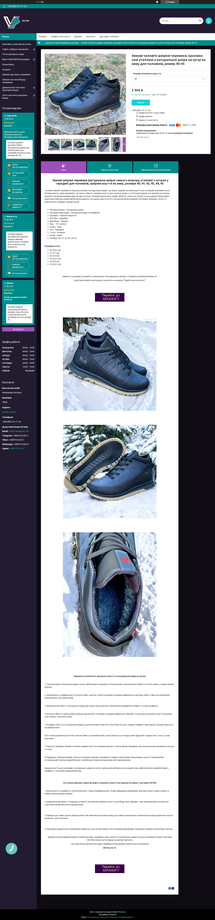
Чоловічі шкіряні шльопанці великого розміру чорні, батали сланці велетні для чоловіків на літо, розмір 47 (19, 313)
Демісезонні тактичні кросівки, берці (13, 88)
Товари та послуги (60, 36)
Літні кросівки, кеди (13, 54)
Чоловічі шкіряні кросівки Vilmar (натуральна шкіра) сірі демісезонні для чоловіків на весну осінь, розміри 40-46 (19, 149)
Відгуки (78, 36)
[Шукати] (200, 21)
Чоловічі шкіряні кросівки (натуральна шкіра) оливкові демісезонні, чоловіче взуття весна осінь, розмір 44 (18, 240)
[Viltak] (11, 20)
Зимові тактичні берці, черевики (14, 81)
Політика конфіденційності (122, 917)
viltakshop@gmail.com (19, 431)
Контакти (90, 36)
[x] (173, 889)
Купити (140, 102)
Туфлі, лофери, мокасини (15, 49)
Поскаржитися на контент (98, 917)
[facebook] (169, 889)
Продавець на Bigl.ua (107, 914)
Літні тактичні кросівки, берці (14, 96)
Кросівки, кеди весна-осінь (16, 44)
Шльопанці (8, 64)
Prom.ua (121, 912)
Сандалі (6, 69)
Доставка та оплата (109, 36)
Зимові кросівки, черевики (16, 74)
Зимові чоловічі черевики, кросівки (62, 43)
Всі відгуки (18, 329)
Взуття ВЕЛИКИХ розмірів (15, 59)
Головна (43, 36)
